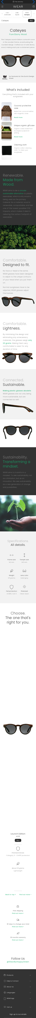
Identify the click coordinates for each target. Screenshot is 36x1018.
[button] (2, 6)
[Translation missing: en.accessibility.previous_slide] (2, 14)
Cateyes (27, 14)
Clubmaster (7, 14)
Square (17, 14)
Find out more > (25, 895)
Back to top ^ (10, 895)
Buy (31, 21)
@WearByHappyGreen (18, 961)
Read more (18, 117)
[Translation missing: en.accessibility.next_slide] (34, 14)
